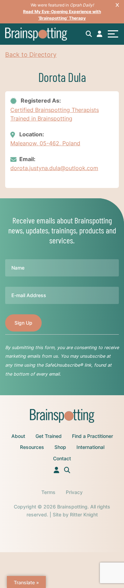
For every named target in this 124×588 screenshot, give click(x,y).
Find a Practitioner (92, 436)
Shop (60, 447)
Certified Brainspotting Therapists (54, 109)
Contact (62, 458)
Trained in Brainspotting (41, 118)
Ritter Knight (84, 514)
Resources (32, 447)
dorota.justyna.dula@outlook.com (54, 168)
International (90, 447)
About (18, 436)
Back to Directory (30, 54)
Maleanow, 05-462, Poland (45, 143)
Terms (48, 492)
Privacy (74, 492)
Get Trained (48, 436)
